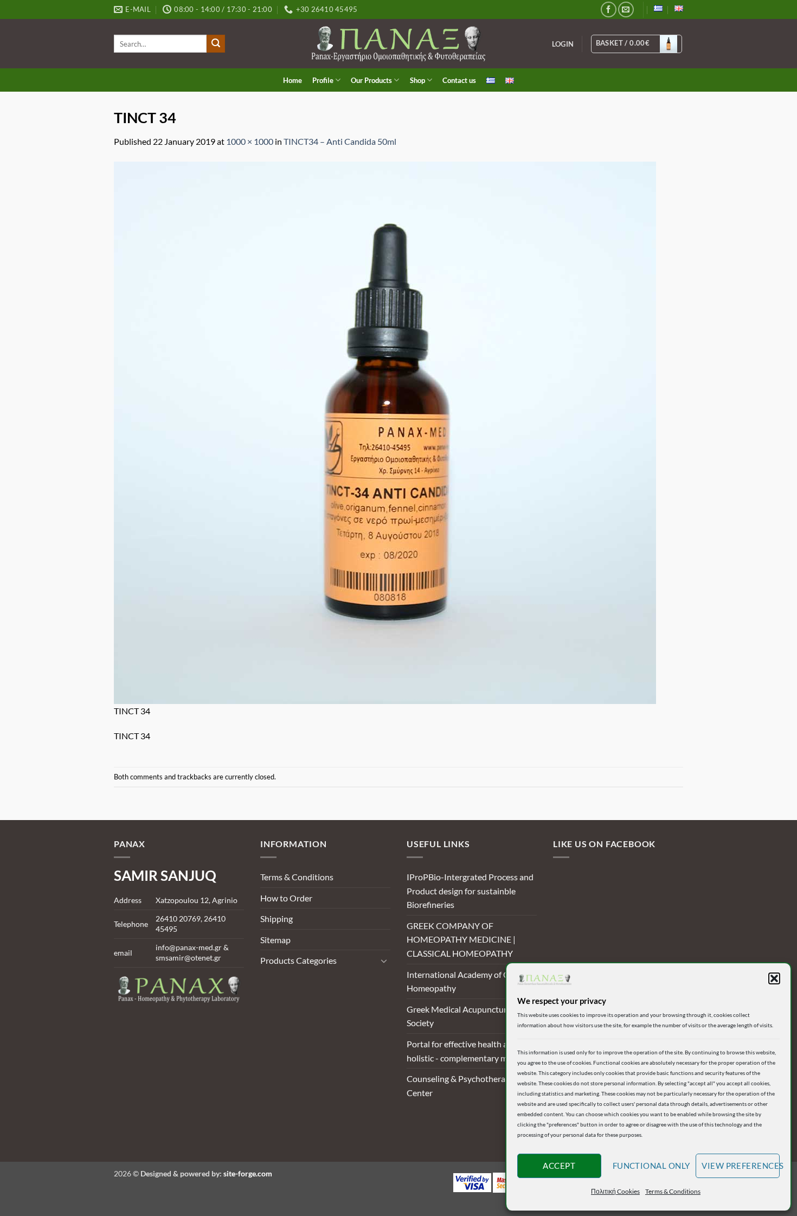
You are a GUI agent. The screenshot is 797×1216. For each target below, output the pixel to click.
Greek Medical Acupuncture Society (459, 1016)
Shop (417, 80)
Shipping (276, 918)
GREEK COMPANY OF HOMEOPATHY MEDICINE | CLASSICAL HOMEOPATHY (461, 939)
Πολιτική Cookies (615, 1191)
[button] (774, 978)
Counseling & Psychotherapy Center (461, 1085)
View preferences (741, 1165)
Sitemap (275, 940)
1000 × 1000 (249, 141)
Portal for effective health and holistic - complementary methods (470, 1051)
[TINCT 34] (385, 431)
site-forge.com (247, 1173)
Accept (559, 1165)
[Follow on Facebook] (608, 9)
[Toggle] (383, 960)
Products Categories (298, 960)
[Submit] (216, 44)
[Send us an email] (626, 9)
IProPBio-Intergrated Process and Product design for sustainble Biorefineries (470, 891)
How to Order (286, 898)
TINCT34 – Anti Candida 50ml (340, 141)
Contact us (459, 80)
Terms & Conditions (672, 1191)
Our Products (371, 80)
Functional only (651, 1165)
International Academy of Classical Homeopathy (471, 981)
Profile (322, 80)
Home (292, 80)
